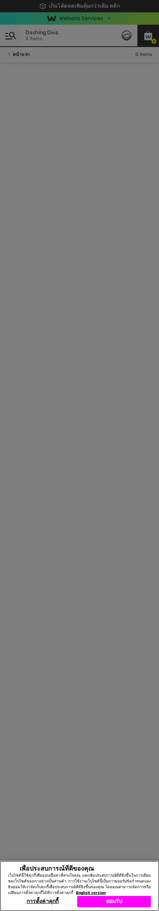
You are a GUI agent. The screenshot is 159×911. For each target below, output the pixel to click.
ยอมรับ (114, 901)
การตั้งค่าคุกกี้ (43, 901)
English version (91, 893)
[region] (79, 886)
